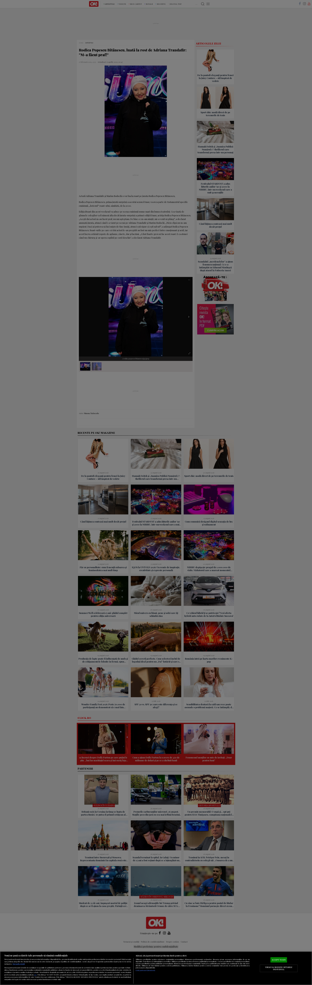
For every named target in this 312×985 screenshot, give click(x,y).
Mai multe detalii (19, 964)
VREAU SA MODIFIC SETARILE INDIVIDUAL (278, 968)
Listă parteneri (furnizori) (145, 970)
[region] (156, 968)
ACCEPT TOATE (279, 960)
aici (35, 975)
